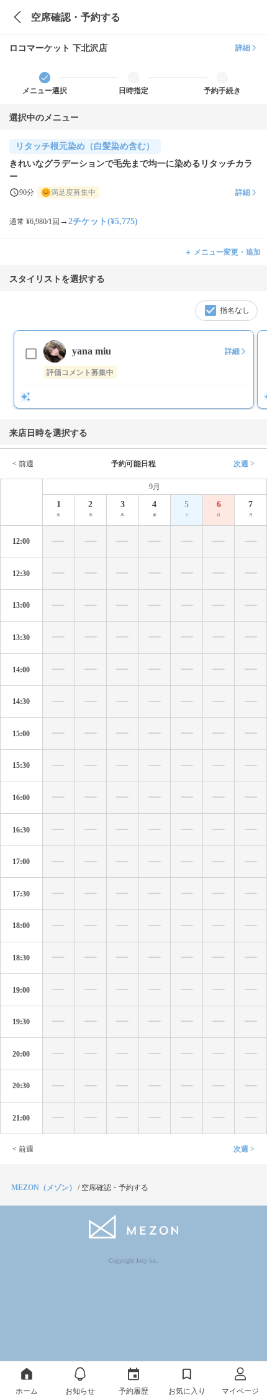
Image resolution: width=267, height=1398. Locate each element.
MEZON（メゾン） (43, 1187)
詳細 (242, 48)
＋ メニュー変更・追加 (222, 252)
